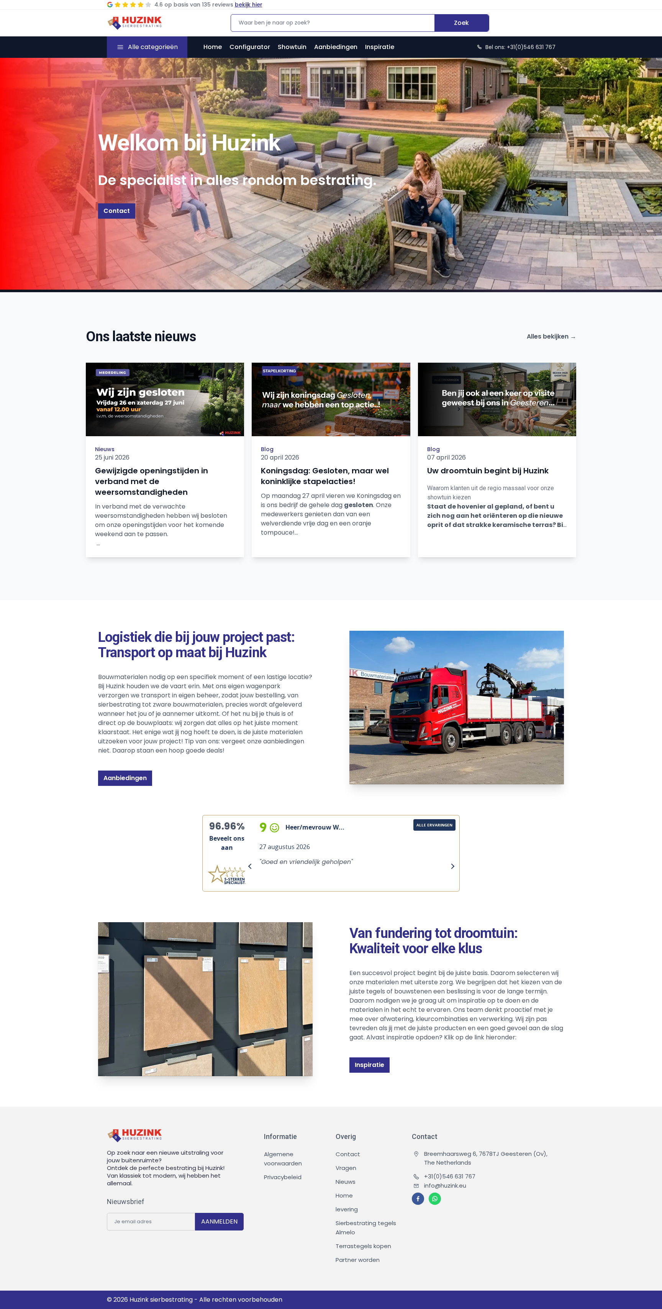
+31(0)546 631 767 (449, 1176)
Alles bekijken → (551, 336)
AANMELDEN (219, 1221)
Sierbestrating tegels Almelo (366, 1227)
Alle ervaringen (434, 825)
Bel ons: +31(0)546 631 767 (520, 47)
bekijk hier (248, 4)
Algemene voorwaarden (283, 1158)
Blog (267, 449)
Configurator (249, 47)
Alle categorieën (153, 47)
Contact (116, 210)
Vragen (346, 1168)
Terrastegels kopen (363, 1246)
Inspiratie (379, 47)
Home (212, 47)
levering (347, 1209)
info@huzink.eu (445, 1185)
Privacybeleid (283, 1177)
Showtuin (292, 47)
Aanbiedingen (335, 47)
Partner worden (358, 1260)
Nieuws (105, 449)
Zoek (461, 22)
